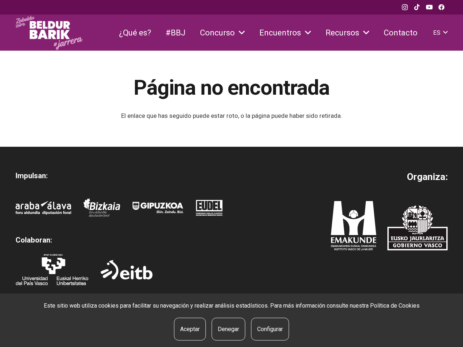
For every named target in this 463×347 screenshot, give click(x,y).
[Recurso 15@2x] (417, 227)
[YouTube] (429, 7)
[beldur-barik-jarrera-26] (49, 33)
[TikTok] (417, 7)
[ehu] (52, 269)
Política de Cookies (395, 305)
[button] (242, 33)
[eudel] (209, 208)
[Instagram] (405, 7)
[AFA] (44, 208)
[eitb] (127, 269)
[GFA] (157, 208)
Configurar (270, 329)
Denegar (228, 329)
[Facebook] (442, 7)
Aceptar (190, 329)
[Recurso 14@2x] (353, 225)
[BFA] (102, 207)
